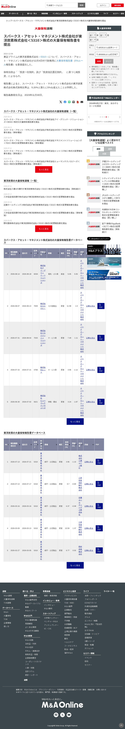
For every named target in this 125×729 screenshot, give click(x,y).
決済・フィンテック (93, 595)
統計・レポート (31, 675)
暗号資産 (88, 613)
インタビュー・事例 (60, 13)
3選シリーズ (90, 641)
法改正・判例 (30, 643)
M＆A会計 (29, 647)
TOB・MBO (69, 602)
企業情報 (7, 623)
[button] (100, 116)
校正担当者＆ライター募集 (76, 689)
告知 (86, 661)
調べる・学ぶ (32, 13)
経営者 (67, 635)
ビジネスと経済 (93, 13)
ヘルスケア (68, 642)
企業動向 (68, 609)
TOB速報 (7, 602)
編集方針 (19, 689)
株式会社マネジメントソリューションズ (43, 338)
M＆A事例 (48, 608)
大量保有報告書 (65, 40)
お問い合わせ (101, 689)
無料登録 (117, 5)
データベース (13, 13)
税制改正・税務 (31, 654)
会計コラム (29, 671)
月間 (104, 153)
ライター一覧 (109, 591)
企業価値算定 (30, 658)
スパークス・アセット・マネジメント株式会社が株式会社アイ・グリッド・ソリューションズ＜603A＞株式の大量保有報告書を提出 (44, 120)
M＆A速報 (8, 595)
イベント (88, 657)
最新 (98, 148)
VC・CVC (48, 628)
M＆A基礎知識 (31, 620)
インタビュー (49, 605)
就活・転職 (89, 644)
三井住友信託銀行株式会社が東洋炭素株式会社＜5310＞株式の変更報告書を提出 (39, 196)
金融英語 (88, 637)
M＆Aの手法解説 (32, 630)
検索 (81, 5)
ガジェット (89, 648)
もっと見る (44, 169)
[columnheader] (6, 253)
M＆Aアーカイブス (33, 603)
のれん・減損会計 (32, 651)
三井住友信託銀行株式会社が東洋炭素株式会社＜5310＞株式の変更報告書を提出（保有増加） (43, 214)
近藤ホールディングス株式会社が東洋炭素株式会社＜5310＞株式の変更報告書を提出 (41, 204)
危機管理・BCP (70, 628)
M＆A (6, 612)
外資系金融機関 (91, 606)
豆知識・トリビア (92, 634)
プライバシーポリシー (47, 689)
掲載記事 (91, 689)
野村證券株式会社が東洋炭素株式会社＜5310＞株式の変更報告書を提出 (35, 223)
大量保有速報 (9, 599)
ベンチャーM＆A (51, 621)
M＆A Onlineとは (30, 689)
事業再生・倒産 (70, 617)
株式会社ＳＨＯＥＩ (43, 306)
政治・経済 (68, 649)
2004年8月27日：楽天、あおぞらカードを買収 (103, 104)
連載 (26, 680)
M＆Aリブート (31, 610)
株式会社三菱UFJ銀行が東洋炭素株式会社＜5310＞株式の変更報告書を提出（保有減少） (43, 188)
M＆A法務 (29, 640)
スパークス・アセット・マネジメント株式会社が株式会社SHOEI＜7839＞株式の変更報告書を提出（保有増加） (43, 131)
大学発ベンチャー (51, 618)
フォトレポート (91, 599)
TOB (5, 619)
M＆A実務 (28, 635)
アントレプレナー (51, 625)
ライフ (105, 13)
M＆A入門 (28, 615)
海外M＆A (68, 652)
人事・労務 (29, 667)
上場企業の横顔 (70, 631)
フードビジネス (70, 645)
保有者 (91, 54)
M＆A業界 (68, 606)
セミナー (88, 665)
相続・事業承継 (50, 595)
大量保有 (7, 615)
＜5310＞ (35, 40)
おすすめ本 (89, 630)
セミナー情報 (88, 653)
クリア (109, 61)
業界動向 (68, 613)
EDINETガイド (91, 602)
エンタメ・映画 (91, 620)
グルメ (87, 617)
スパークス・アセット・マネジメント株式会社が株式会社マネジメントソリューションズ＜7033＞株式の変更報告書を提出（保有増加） (43, 141)
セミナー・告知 (118, 13)
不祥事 (67, 620)
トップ (9, 20)
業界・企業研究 (30, 595)
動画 (27, 607)
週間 (110, 148)
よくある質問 (30, 627)
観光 (66, 638)
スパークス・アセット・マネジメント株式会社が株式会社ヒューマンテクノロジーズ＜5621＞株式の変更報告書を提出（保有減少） (42, 162)
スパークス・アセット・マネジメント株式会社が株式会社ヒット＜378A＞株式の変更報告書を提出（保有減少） (43, 152)
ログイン (103, 5)
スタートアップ (77, 13)
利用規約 (60, 689)
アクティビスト (70, 595)
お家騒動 (68, 624)
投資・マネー (90, 609)
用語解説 (28, 623)
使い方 (6, 626)
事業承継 (45, 13)
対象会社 (91, 46)
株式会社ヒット (43, 369)
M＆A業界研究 (31, 600)
